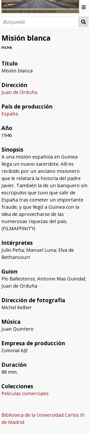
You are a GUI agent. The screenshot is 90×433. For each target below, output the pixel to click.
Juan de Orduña (19, 92)
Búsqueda (83, 21)
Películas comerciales (25, 393)
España (9, 113)
